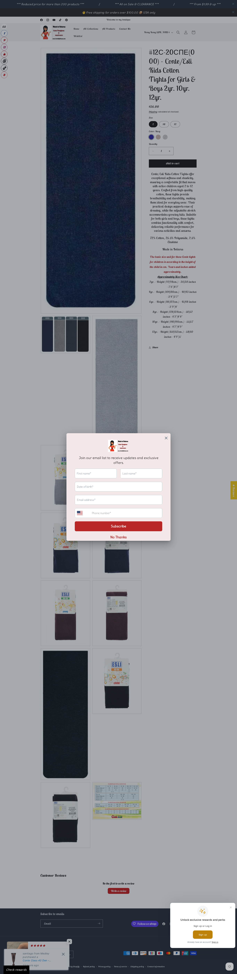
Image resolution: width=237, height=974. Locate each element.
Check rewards (16, 970)
